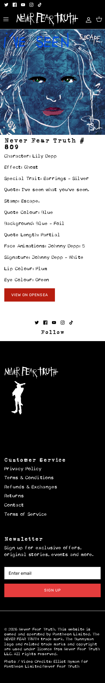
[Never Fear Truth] (47, 19)
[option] (52, 82)
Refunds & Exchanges (31, 487)
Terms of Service (25, 514)
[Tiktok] (40, 5)
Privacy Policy (23, 469)
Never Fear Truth (37, 629)
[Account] (87, 19)
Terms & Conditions (29, 478)
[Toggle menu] (6, 19)
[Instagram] (31, 5)
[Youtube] (23, 5)
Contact (14, 505)
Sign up (52, 590)
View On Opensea (29, 295)
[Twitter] (6, 5)
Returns (14, 496)
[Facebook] (15, 5)
